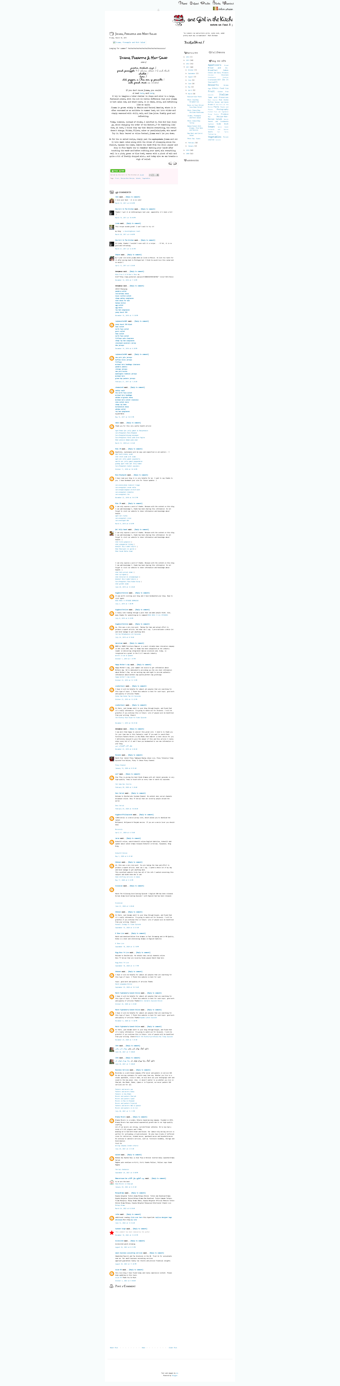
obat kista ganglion (122, 542)
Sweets (210, 132)
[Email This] (150, 175)
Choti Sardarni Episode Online (150, 1001)
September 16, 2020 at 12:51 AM (127, 927)
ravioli (218, 140)
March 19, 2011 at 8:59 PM (125, 203)
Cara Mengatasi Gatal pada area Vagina (130, 437)
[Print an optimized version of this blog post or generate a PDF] (117, 172)
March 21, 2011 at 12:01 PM (125, 249)
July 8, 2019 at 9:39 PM (124, 618)
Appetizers (214, 64)
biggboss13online (121, 593)
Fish (226, 88)
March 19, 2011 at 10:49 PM (125, 217)
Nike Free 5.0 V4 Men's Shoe (126, 274)
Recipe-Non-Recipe (127, 178)
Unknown (118, 862)
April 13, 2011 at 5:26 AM (125, 265)
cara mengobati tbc (122, 494)
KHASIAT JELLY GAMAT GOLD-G (125, 546)
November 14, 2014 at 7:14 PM (126, 280)
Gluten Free (223, 91)
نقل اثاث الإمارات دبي (123, 746)
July (190, 80)
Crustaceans (212, 80)
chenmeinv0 (119, 387)
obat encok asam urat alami (125, 456)
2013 (188, 60)
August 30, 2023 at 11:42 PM (125, 1264)
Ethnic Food (218, 88)
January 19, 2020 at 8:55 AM (125, 768)
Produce (224, 114)
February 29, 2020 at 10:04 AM (126, 809)
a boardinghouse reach (131, 231)
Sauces (226, 119)
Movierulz (118, 829)
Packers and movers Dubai (124, 1091)
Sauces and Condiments (218, 121)
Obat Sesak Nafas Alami (124, 551)
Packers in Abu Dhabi (123, 1094)
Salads (138, 178)
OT (214, 104)
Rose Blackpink (120, 475)
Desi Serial (119, 793)
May (189, 87)
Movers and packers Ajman (124, 1098)
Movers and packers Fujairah (126, 1103)
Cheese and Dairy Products (218, 72)
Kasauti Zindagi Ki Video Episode (128, 924)
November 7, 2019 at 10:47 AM (126, 723)
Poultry (216, 114)
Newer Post (114, 1347)
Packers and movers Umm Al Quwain (128, 1105)
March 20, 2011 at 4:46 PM (125, 234)
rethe (117, 1214)
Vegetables (146, 178)
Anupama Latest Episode (148, 1017)
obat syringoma (120, 574)
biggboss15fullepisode (123, 814)
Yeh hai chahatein (122, 1169)
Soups (211, 126)
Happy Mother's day (122, 664)
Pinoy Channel (120, 765)
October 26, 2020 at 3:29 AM (125, 1004)
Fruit (117, 178)
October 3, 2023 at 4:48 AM (125, 1281)
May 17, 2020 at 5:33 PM (124, 880)
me (177, 1373)
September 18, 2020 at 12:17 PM (127, 966)
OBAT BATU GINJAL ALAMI (124, 454)
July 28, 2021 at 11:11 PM (125, 1111)
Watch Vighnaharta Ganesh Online (127, 993)
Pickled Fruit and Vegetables (218, 111)
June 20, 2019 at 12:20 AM (125, 587)
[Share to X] (155, 175)
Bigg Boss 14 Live (122, 952)
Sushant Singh (120, 1228)
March (190, 94)
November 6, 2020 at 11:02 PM (126, 1021)
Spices (220, 127)
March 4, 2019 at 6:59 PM (124, 523)
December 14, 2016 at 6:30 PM (126, 348)
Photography (222, 109)
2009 (188, 153)
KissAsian (118, 903)
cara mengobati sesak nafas (125, 487)
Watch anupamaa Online (123, 984)
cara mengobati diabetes (124, 492)
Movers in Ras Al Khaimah (124, 1101)
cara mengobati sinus (123, 518)
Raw (209, 116)
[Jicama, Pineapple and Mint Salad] (127, 42)
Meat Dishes (224, 100)
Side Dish (222, 124)
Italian (223, 94)
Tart (218, 132)
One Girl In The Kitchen (124, 209)
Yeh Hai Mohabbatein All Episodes (128, 634)
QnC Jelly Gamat (121, 529)
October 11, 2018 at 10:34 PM (126, 469)
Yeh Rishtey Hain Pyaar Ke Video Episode (130, 717)
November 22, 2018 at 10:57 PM (126, 497)
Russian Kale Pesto (194, 96)
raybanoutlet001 (121, 321)
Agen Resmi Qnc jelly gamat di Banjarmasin (131, 430)
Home (143, 1347)
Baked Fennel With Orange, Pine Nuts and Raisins (195, 128)
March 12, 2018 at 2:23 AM (125, 443)
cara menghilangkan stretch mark (127, 489)
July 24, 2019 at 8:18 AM (124, 637)
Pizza (210, 114)
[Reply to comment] (133, 197)
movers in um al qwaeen (124, 655)
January (191, 146)
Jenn (116, 197)
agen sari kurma (121, 516)
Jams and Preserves (218, 97)
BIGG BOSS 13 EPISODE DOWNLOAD (126, 600)
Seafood (211, 124)
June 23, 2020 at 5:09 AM (124, 906)
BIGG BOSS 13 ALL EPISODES (158, 615)
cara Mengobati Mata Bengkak (126, 433)
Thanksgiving (212, 134)
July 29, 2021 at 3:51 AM (124, 1149)
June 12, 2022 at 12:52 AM (125, 1223)
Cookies (225, 77)
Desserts (213, 84)
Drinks (226, 85)
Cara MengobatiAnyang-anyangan (126, 435)
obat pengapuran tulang (124, 544)
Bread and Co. (218, 68)
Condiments (212, 77)
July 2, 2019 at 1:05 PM (124, 604)
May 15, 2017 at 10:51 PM (124, 417)
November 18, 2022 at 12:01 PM (126, 1235)
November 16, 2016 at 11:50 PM (126, 315)
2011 (188, 67)
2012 (188, 64)
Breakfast (213, 70)
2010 (188, 150)
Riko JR (118, 449)
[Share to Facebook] (157, 175)
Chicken (211, 75)
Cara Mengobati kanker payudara (127, 466)
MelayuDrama (119, 1193)
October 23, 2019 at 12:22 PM (126, 699)
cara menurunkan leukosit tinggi (127, 485)
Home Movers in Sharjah (124, 1184)
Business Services (122, 1070)
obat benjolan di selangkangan (126, 577)
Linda (117, 223)
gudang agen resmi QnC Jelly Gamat (128, 463)
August (191, 77)
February (191, 142)
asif (116, 774)
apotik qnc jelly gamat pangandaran (128, 461)
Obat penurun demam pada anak (126, 440)
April (190, 90)
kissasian (118, 886)
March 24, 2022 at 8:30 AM (125, 1208)
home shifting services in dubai (127, 877)
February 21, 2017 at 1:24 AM (126, 381)
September (192, 73)
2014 (188, 57)
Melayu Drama (120, 1205)
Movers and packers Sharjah (125, 1096)
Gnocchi (211, 95)
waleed (117, 1154)
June (190, 83)
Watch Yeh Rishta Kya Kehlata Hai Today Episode (154, 1036)
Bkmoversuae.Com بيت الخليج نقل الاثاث (130, 1178)
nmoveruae (118, 643)
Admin (117, 423)
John (116, 1045)
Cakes (225, 70)
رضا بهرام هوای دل (122, 1061)
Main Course (213, 100)
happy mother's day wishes (125, 677)
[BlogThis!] (152, 175)
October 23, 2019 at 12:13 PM (126, 680)
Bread (226, 65)
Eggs (209, 88)
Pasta (216, 107)
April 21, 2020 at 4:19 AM (125, 832)
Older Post (173, 1347)
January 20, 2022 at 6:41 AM (125, 1187)
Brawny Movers (120, 1117)
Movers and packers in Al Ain (126, 1108)
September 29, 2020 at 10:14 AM (127, 987)
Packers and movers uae (124, 1089)
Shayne (117, 254)
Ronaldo (118, 755)
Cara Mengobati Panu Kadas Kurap (127, 581)
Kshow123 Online (121, 853)
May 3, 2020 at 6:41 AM (123, 856)
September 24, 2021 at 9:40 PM (126, 1172)
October (191, 70)
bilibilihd (119, 1241)
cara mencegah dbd (122, 520)
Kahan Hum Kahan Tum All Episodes (128, 696)
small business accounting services (128, 1253)
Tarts (226, 132)
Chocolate (224, 75)
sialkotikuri (120, 686)
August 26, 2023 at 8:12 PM (125, 1247)
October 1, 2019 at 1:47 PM (125, 659)
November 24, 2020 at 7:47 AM (126, 1040)
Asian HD (118, 1269)
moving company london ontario (126, 1145)
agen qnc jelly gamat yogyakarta (127, 459)
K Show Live (119, 933)
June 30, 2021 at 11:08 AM (125, 1052)
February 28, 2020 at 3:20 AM (126, 787)
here (142, 93)
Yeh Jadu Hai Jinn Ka (123, 784)
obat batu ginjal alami (124, 572)
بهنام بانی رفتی (121, 1049)
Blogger (175, 1375)
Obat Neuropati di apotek (124, 549)
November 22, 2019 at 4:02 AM (126, 749)
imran (117, 838)
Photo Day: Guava (193, 138)
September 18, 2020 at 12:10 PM (127, 946)
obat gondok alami (122, 584)
